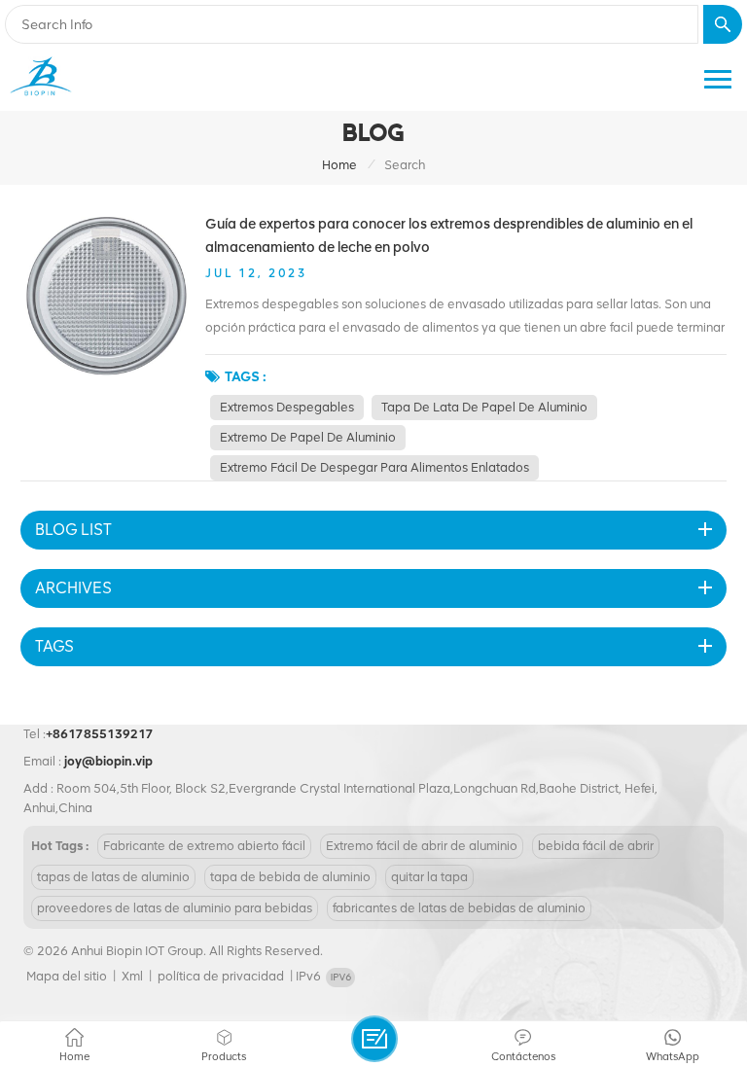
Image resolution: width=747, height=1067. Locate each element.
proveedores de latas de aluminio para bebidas (174, 908)
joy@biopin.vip (108, 761)
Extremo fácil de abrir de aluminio (421, 845)
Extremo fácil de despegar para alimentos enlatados (374, 467)
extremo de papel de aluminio (308, 437)
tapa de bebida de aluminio (290, 877)
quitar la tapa (429, 877)
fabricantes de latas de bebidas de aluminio (459, 908)
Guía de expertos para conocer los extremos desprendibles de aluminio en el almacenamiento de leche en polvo (449, 235)
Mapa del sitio (66, 976)
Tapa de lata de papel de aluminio (484, 407)
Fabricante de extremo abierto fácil (204, 845)
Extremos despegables (287, 407)
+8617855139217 (100, 734)
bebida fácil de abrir (596, 845)
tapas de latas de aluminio (113, 877)
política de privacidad (221, 976)
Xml (132, 976)
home (339, 165)
